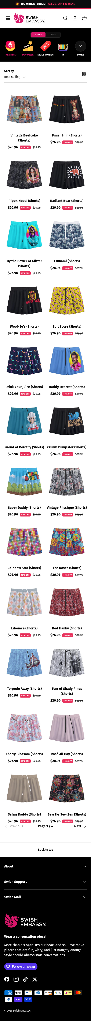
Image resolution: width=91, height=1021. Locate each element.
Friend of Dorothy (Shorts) (24, 447)
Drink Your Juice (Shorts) (24, 387)
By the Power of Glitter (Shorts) (24, 263)
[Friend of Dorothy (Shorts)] (24, 421)
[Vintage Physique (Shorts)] (67, 481)
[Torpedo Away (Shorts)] (24, 662)
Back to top (45, 849)
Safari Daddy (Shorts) (24, 814)
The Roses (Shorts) (66, 568)
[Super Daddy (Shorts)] (24, 481)
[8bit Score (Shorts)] (67, 300)
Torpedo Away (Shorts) (24, 689)
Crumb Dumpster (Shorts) (66, 447)
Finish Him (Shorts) (66, 135)
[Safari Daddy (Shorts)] (24, 788)
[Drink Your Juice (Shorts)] (24, 361)
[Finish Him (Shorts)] (67, 109)
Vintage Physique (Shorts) (67, 508)
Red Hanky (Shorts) (67, 628)
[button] (84, 18)
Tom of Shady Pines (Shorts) (67, 691)
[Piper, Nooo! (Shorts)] (24, 175)
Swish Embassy (21, 1010)
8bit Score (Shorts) (66, 326)
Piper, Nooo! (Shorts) (24, 201)
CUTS (53, 34)
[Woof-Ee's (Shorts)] (24, 300)
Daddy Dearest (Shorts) (67, 387)
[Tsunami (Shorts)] (67, 235)
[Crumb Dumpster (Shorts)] (67, 421)
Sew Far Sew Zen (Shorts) (67, 814)
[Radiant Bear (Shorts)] (67, 175)
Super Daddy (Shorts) (24, 508)
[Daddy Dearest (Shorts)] (67, 361)
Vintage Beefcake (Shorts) (24, 137)
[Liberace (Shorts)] (24, 602)
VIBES (38, 34)
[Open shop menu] (8, 18)
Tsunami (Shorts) (67, 261)
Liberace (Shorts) (24, 628)
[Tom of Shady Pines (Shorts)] (67, 662)
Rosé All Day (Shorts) (67, 754)
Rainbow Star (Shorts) (24, 568)
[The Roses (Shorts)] (67, 542)
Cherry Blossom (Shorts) (24, 754)
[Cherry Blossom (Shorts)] (24, 728)
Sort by (9, 71)
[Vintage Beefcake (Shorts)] (24, 109)
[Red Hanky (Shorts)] (67, 602)
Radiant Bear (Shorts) (66, 201)
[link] (18, 826)
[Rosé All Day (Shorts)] (67, 728)
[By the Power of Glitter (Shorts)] (24, 235)
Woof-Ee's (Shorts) (24, 326)
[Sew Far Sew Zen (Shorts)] (67, 788)
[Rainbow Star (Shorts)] (24, 542)
